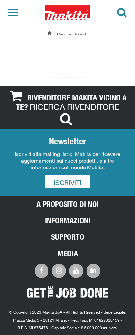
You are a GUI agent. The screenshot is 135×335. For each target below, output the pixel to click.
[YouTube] (76, 270)
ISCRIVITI (67, 183)
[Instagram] (59, 270)
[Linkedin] (94, 270)
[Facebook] (42, 270)
